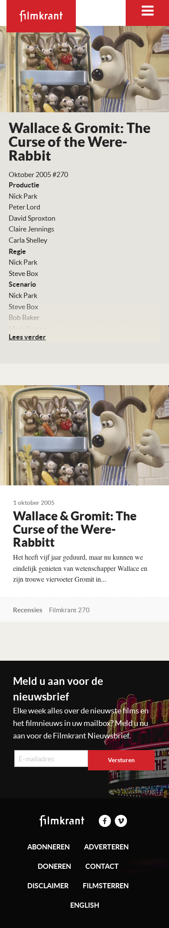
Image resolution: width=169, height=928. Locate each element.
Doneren (54, 866)
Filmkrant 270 (69, 610)
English (84, 905)
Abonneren (48, 847)
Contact (102, 866)
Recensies (27, 610)
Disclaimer (47, 886)
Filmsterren (106, 886)
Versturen (121, 760)
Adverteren (106, 847)
